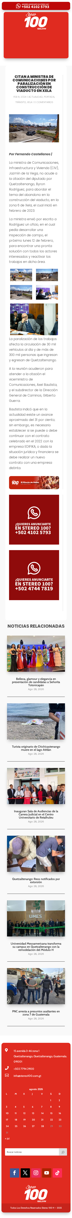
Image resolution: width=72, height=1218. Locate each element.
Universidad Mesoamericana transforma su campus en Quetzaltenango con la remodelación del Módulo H (36, 947)
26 (24, 1126)
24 (7, 1126)
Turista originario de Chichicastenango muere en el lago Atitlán (36, 748)
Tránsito (20, 102)
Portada (49, 97)
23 (60, 1119)
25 (16, 1126)
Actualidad (35, 97)
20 (33, 1119)
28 (42, 1126)
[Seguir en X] (25, 1173)
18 (16, 1119)
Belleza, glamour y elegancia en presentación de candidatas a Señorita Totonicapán (36, 682)
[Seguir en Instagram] (36, 1173)
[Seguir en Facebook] (14, 1173)
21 (42, 1119)
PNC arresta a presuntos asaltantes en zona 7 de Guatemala (36, 1013)
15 (51, 1113)
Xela (29, 102)
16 (60, 1113)
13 (33, 1113)
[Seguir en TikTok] (57, 1173)
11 (16, 1113)
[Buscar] (63, 1152)
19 (24, 1119)
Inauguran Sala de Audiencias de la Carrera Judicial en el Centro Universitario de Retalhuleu (36, 814)
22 (51, 1119)
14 (42, 1113)
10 (7, 1113)
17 (7, 1119)
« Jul (7, 1138)
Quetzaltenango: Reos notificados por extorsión (36, 880)
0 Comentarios (43, 102)
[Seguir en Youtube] (46, 1173)
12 (24, 1113)
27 (33, 1126)
